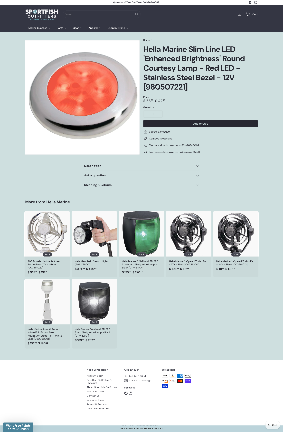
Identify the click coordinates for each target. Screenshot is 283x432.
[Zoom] (82, 97)
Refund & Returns (97, 404)
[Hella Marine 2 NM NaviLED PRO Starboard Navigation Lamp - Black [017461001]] (141, 244)
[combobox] (102, 14)
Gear (76, 28)
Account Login (95, 375)
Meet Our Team (95, 391)
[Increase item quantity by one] (159, 114)
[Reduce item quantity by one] (146, 114)
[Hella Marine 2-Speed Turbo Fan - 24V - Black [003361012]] (236, 242)
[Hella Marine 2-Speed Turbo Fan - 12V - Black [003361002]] (188, 242)
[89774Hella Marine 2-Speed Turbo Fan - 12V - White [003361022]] (47, 244)
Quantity (148, 107)
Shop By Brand (117, 28)
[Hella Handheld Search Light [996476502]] (94, 242)
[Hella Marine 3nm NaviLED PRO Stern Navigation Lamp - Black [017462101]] (94, 312)
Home (146, 40)
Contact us (93, 395)
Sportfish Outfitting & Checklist (99, 381)
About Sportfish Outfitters (102, 387)
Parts (60, 28)
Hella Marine (58, 201)
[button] (141, 428)
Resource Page (95, 400)
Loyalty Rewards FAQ (98, 408)
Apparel (93, 28)
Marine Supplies (38, 28)
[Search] (137, 14)
